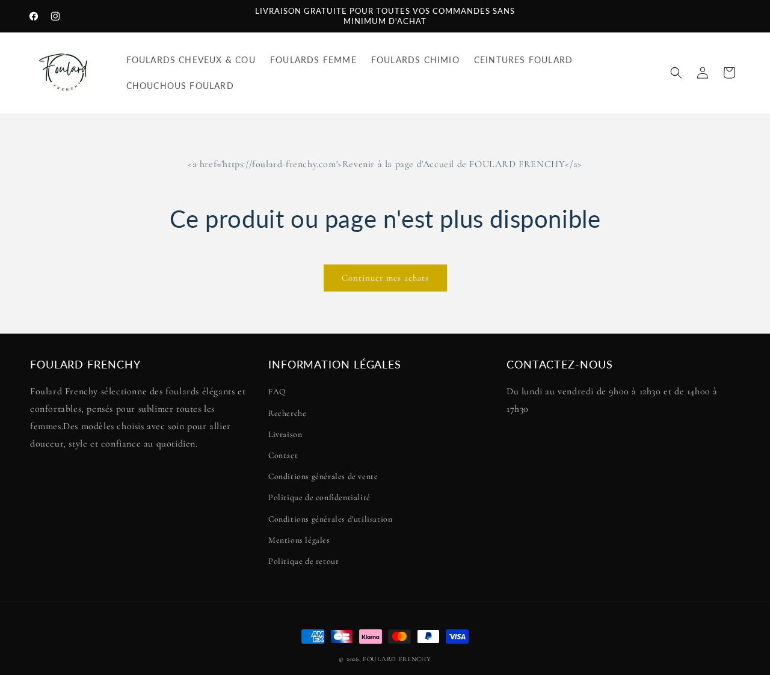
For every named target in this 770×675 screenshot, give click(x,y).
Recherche (287, 413)
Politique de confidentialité (319, 498)
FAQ (277, 392)
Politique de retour (303, 561)
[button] (676, 73)
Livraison (285, 434)
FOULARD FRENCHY (397, 659)
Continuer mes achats (385, 277)
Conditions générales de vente (323, 476)
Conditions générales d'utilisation (330, 519)
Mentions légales (299, 540)
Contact (283, 455)
